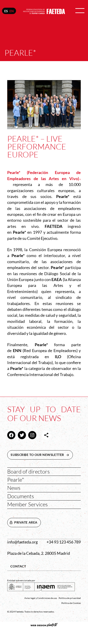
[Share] (46, 435)
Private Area (25, 522)
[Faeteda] (44, 11)
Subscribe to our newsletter (42, 455)
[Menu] (80, 11)
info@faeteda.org (22, 542)
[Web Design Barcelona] (44, 625)
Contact (18, 566)
